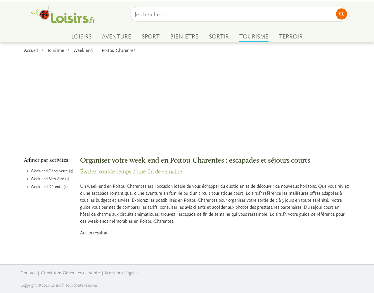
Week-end (83, 50)
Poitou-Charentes (118, 50)
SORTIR (219, 36)
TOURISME (254, 36)
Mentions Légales (121, 273)
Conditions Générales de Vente (70, 273)
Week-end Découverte (49, 171)
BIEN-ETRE (184, 36)
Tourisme (55, 50)
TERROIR (291, 36)
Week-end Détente (47, 186)
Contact (28, 273)
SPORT (151, 36)
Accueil (31, 50)
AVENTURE (116, 36)
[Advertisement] (187, 102)
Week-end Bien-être (47, 178)
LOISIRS (81, 36)
